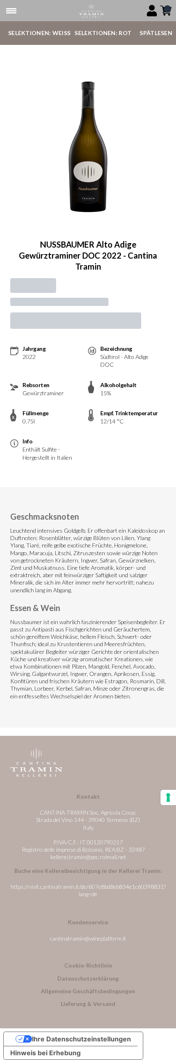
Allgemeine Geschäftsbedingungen (88, 991)
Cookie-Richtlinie (88, 965)
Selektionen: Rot (102, 32)
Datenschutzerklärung (88, 978)
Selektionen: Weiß (39, 32)
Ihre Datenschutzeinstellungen (81, 1039)
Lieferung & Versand (88, 1003)
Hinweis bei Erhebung (45, 1053)
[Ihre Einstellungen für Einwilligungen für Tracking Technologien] (168, 797)
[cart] (165, 10)
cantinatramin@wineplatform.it (88, 938)
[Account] (152, 10)
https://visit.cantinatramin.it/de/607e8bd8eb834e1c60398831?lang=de (88, 890)
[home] (91, 11)
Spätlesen (156, 32)
